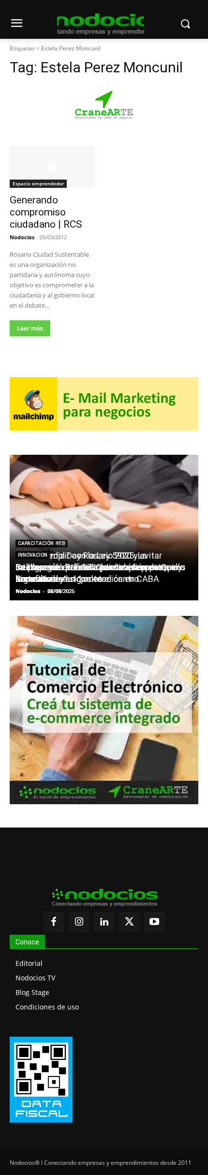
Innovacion (32, 555)
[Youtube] (154, 922)
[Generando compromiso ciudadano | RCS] (52, 167)
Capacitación (36, 543)
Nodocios (22, 237)
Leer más (30, 328)
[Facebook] (54, 922)
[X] (129, 922)
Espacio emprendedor (38, 183)
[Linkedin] (104, 922)
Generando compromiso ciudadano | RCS (46, 212)
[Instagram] (79, 922)
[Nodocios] (100, 24)
